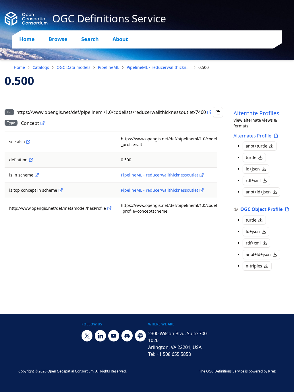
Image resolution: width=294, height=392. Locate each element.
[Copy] (218, 112)
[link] (203, 67)
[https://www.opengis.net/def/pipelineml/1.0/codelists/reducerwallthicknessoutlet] (201, 175)
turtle (251, 157)
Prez (272, 371)
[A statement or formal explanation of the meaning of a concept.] (31, 160)
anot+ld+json (258, 192)
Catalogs (40, 67)
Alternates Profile (252, 136)
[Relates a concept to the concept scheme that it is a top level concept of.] (60, 190)
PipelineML (108, 67)
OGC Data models (73, 67)
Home (27, 39)
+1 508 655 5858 (173, 354)
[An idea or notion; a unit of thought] (42, 123)
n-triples (254, 266)
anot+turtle (256, 146)
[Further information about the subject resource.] (28, 141)
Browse (58, 39)
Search (90, 39)
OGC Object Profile (261, 209)
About (120, 39)
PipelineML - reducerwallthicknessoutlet (159, 67)
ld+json (253, 169)
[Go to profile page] (276, 135)
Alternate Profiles (256, 113)
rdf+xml (253, 180)
